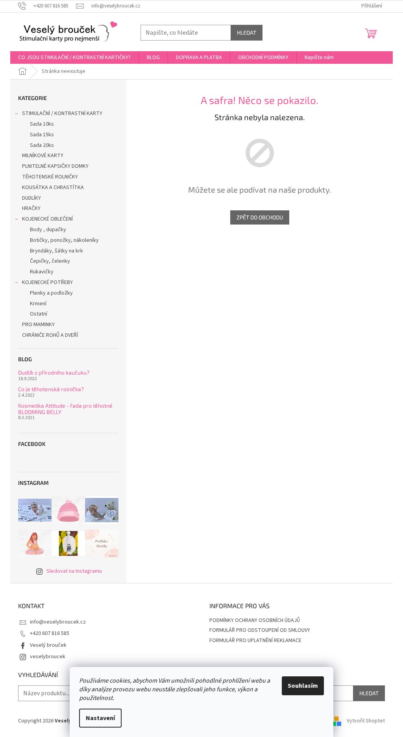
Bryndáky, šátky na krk (56, 251)
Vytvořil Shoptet (366, 721)
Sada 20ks (42, 145)
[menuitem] (74, 57)
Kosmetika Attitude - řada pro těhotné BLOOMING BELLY (65, 409)
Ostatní (38, 314)
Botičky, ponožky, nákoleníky (64, 240)
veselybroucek (47, 657)
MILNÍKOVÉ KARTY (42, 156)
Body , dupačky (48, 230)
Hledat (246, 32)
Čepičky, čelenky (50, 261)
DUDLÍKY (31, 198)
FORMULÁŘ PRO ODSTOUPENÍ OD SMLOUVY (259, 630)
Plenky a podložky (51, 293)
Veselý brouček (48, 645)
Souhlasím (303, 685)
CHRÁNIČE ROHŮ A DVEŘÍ (50, 335)
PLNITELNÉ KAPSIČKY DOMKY (55, 166)
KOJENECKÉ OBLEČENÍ (47, 219)
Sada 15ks (42, 135)
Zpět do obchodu (260, 217)
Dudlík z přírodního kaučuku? (53, 372)
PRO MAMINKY (38, 325)
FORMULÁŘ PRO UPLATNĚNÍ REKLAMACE (255, 640)
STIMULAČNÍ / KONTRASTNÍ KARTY (62, 113)
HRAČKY (31, 208)
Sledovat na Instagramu (74, 571)
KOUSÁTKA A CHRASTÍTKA (53, 187)
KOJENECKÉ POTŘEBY (47, 282)
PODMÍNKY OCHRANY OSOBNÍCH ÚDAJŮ (254, 620)
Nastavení (100, 718)
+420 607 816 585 (49, 633)
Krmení (38, 304)
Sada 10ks (42, 124)
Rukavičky (42, 272)
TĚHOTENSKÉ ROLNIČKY (50, 177)
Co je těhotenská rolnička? (51, 389)
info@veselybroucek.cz (58, 622)
